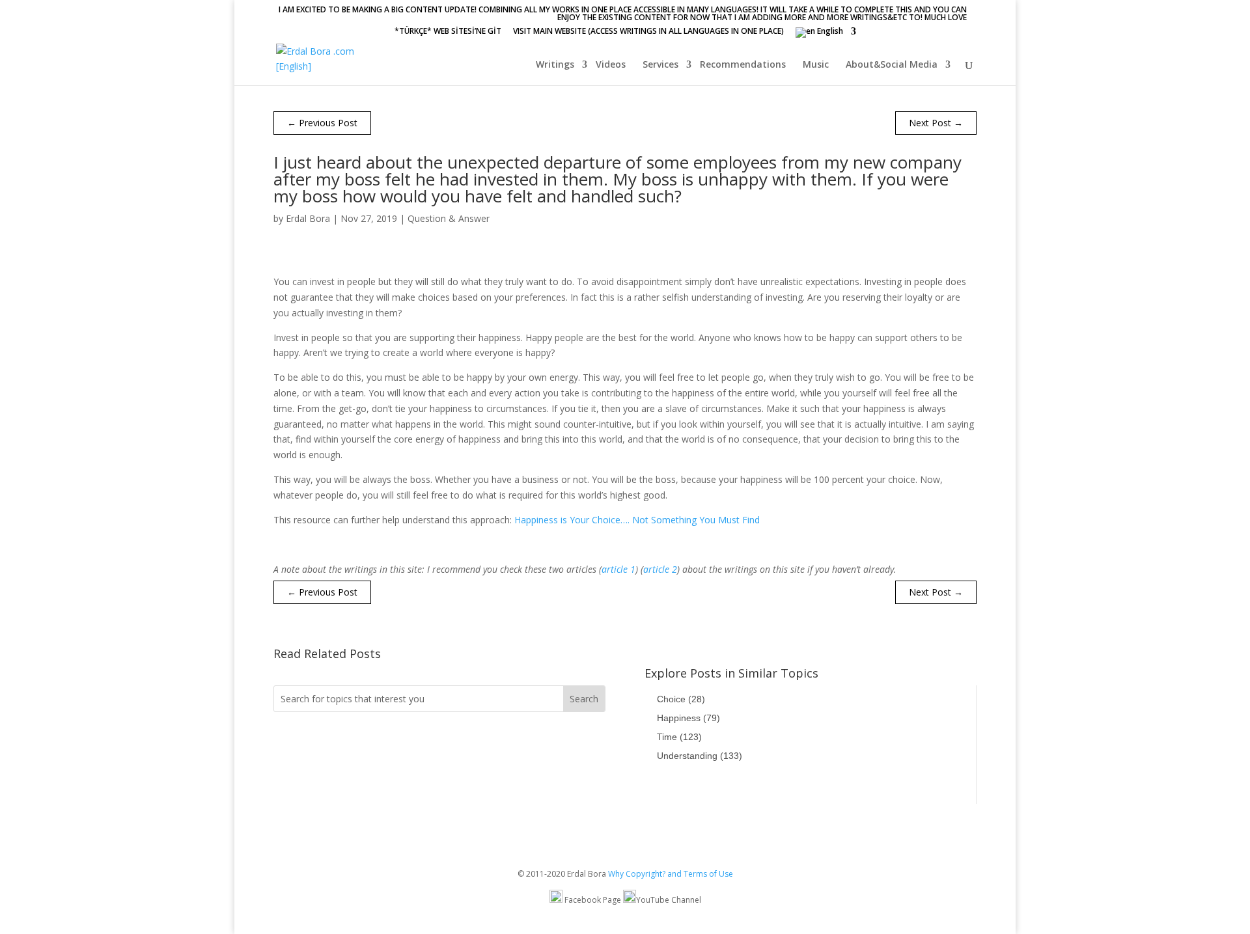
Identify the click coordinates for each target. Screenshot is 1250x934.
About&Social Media (892, 65)
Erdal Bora (308, 218)
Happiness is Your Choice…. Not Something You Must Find (637, 520)
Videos (611, 65)
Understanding (699, 755)
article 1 (618, 569)
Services (660, 65)
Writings (555, 65)
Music (816, 65)
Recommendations (743, 65)
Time (679, 737)
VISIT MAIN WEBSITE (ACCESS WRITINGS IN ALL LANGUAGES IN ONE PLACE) (648, 31)
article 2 (660, 569)
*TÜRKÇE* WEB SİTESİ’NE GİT (448, 31)
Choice (681, 699)
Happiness (688, 718)
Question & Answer (449, 218)
